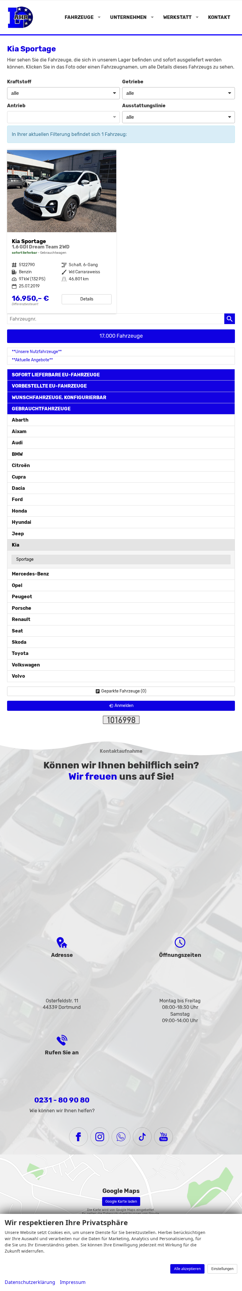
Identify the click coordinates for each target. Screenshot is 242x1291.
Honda (19, 511)
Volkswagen (26, 665)
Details (86, 299)
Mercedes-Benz (30, 574)
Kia (15, 545)
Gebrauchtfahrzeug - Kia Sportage (61, 231)
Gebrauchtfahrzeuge (41, 409)
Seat (17, 631)
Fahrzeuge (79, 17)
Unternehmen (128, 17)
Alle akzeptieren (187, 1268)
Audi (17, 442)
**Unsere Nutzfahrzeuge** (37, 351)
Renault (21, 619)
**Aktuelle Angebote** (32, 359)
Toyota (20, 653)
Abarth (20, 420)
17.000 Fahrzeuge (121, 336)
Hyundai (21, 522)
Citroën (21, 465)
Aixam (19, 431)
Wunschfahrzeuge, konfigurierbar (59, 397)
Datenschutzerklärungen (122, 1214)
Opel (17, 585)
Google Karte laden (121, 1201)
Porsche (21, 608)
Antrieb (16, 105)
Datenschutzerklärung (30, 1282)
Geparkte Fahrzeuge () (123, 691)
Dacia (18, 488)
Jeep (18, 533)
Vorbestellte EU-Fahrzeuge (49, 386)
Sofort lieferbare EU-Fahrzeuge (56, 375)
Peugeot (22, 596)
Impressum (73, 1282)
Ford (17, 499)
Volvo (18, 676)
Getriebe (132, 81)
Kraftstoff (19, 81)
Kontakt (219, 17)
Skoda (19, 642)
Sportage (25, 559)
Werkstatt (177, 17)
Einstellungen (222, 1268)
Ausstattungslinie (144, 105)
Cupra (19, 477)
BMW (17, 454)
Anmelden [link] (124, 705)
